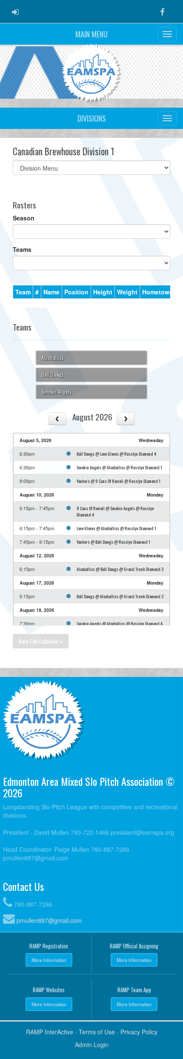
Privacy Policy (138, 1032)
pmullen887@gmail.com (49, 920)
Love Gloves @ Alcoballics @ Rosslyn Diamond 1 (116, 528)
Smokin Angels (56, 392)
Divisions (91, 118)
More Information (48, 959)
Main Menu (91, 34)
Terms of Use (97, 1032)
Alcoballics (52, 358)
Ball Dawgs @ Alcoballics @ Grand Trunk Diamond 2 (120, 596)
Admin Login (92, 1044)
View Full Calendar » (40, 641)
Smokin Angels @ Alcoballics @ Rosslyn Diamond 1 (119, 467)
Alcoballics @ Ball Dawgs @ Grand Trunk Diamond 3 (120, 568)
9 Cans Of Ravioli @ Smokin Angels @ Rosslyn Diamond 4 (115, 511)
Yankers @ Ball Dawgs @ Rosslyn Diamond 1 (113, 541)
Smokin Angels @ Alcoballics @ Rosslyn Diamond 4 (120, 623)
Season (23, 218)
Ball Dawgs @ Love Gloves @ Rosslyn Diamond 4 (116, 453)
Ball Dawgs (52, 375)
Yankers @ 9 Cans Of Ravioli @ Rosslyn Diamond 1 (118, 480)
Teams (22, 249)
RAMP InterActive (49, 1032)
